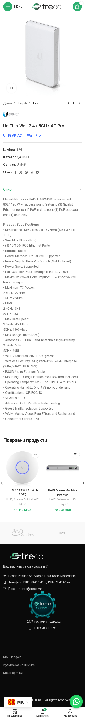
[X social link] (21, 172)
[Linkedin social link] (31, 172)
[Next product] (79, 103)
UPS (62, 533)
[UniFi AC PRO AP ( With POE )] (22, 467)
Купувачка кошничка (19, 665)
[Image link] (27, 556)
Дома (7, 103)
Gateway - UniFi (66, 499)
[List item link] (42, 582)
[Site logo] (46, 6)
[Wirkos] (22, 533)
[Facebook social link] (15, 172)
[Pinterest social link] (26, 172)
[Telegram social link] (37, 172)
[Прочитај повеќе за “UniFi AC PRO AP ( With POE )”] (35, 454)
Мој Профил (12, 657)
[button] (76, 454)
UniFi (35, 103)
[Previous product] (68, 103)
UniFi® (21, 165)
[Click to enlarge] (11, 88)
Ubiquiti (22, 103)
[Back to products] (73, 103)
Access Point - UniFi (26, 499)
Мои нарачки (13, 673)
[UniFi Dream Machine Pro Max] (63, 467)
